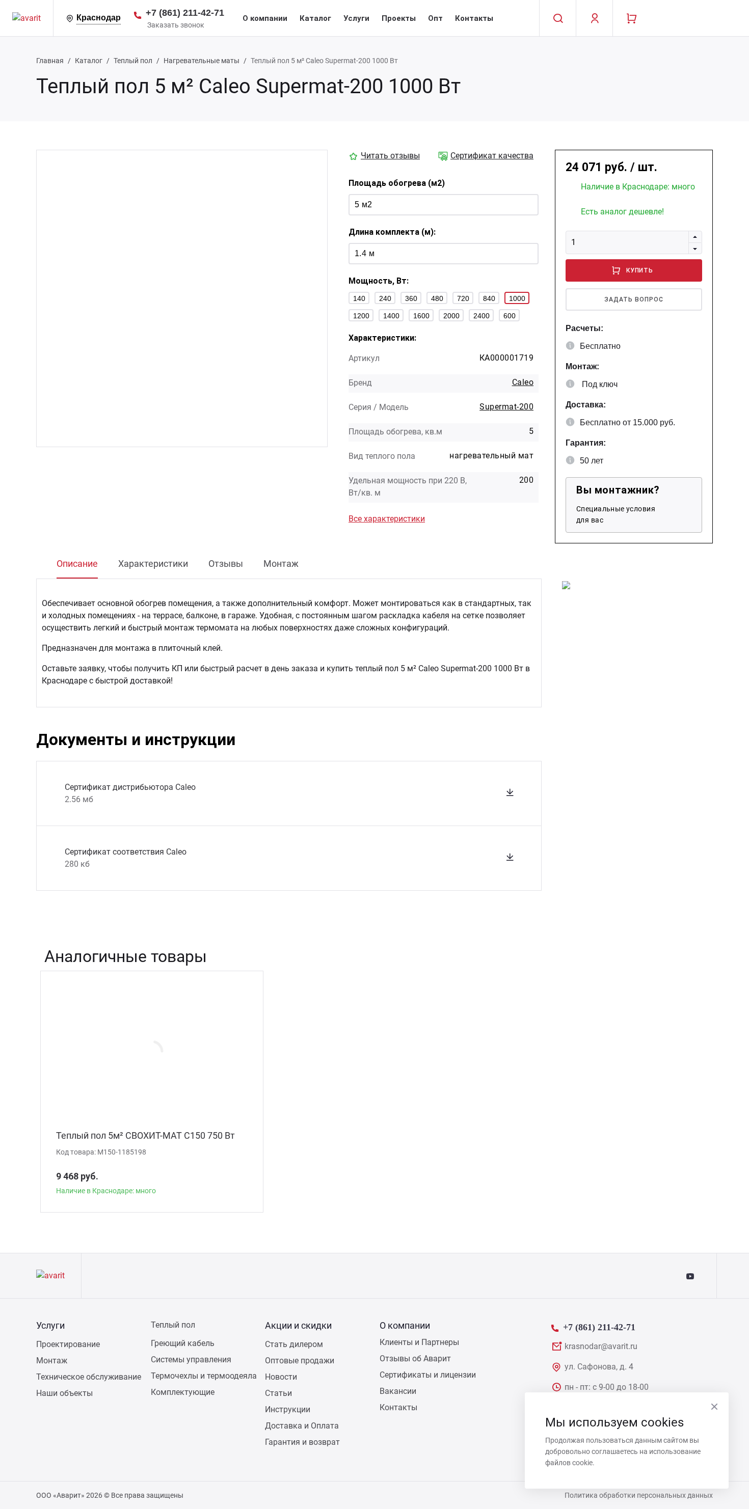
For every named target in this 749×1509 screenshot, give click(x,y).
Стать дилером (294, 1344)
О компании (265, 18)
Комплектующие (183, 1392)
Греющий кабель (183, 1343)
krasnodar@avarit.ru (601, 1346)
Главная (50, 61)
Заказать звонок (175, 25)
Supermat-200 (506, 406)
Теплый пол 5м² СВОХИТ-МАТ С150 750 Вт (145, 1135)
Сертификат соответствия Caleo (125, 852)
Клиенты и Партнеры (419, 1342)
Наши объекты (64, 1393)
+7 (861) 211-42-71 (185, 13)
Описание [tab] (77, 563)
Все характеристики (387, 519)
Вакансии (398, 1391)
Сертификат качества (491, 155)
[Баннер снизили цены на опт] (566, 584)
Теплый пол (133, 61)
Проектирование (68, 1344)
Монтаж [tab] (281, 563)
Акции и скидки (298, 1325)
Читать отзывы (390, 155)
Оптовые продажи (299, 1360)
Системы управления (191, 1359)
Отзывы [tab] (225, 563)
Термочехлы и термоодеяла (204, 1376)
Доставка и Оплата (302, 1426)
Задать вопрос (633, 299)
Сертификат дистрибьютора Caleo (130, 787)
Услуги (356, 18)
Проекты (399, 18)
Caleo (522, 382)
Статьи (278, 1393)
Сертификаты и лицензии (428, 1375)
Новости (281, 1377)
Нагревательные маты (201, 61)
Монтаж (51, 1360)
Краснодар (98, 17)
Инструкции (287, 1409)
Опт (435, 18)
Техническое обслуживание (88, 1377)
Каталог (315, 18)
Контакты (474, 18)
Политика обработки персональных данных (639, 1495)
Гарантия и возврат (302, 1442)
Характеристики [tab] (153, 563)
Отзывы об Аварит (415, 1358)
